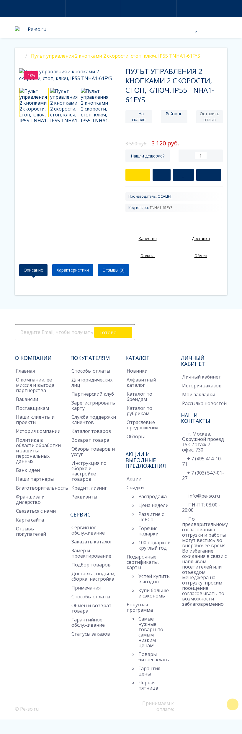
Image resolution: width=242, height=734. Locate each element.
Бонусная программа (140, 607)
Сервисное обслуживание (88, 530)
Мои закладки (198, 394)
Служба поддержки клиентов (93, 420)
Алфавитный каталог (141, 382)
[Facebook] (147, 330)
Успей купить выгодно (154, 579)
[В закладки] (183, 175)
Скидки (135, 487)
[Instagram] (155, 330)
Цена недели (153, 505)
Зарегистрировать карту (93, 405)
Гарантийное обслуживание (88, 622)
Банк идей (28, 470)
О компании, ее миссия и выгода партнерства (35, 385)
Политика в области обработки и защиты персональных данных (38, 451)
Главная (25, 371)
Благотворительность (42, 488)
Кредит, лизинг (89, 488)
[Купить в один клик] (162, 175)
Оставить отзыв (209, 116)
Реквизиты (84, 496)
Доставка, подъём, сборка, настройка (93, 576)
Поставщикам (32, 408)
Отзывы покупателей (31, 531)
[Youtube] (172, 330)
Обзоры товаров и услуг (93, 451)
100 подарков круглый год (154, 545)
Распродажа (152, 496)
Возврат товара (90, 440)
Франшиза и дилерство (30, 499)
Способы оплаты (90, 371)
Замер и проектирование (91, 553)
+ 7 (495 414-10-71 (202, 461)
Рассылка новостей (204, 403)
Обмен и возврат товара (91, 608)
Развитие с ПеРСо (151, 517)
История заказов (202, 385)
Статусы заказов (90, 634)
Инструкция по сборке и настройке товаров (89, 471)
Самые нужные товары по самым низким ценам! (150, 632)
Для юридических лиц (91, 382)
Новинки (137, 371)
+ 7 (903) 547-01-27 (203, 475)
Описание (33, 270)
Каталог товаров (91, 431)
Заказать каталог (91, 541)
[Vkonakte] (164, 330)
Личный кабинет (201, 377)
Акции (134, 478)
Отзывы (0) (113, 270)
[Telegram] (185, 613)
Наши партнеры (35, 479)
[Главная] (21, 56)
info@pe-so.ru (203, 496)
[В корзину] (137, 175)
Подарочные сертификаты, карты (143, 562)
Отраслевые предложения (142, 425)
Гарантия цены (149, 671)
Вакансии (27, 399)
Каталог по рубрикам (139, 411)
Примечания (86, 587)
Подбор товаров (91, 564)
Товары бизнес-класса (154, 657)
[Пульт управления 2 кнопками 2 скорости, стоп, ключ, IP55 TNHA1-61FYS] (34, 102)
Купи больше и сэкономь (153, 593)
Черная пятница (148, 685)
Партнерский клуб (92, 394)
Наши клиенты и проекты (35, 420)
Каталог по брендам (139, 396)
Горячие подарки (148, 531)
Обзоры (136, 436)
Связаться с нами (36, 511)
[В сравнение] (208, 175)
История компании (38, 431)
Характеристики (73, 270)
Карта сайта (30, 520)
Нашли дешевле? (147, 156)
